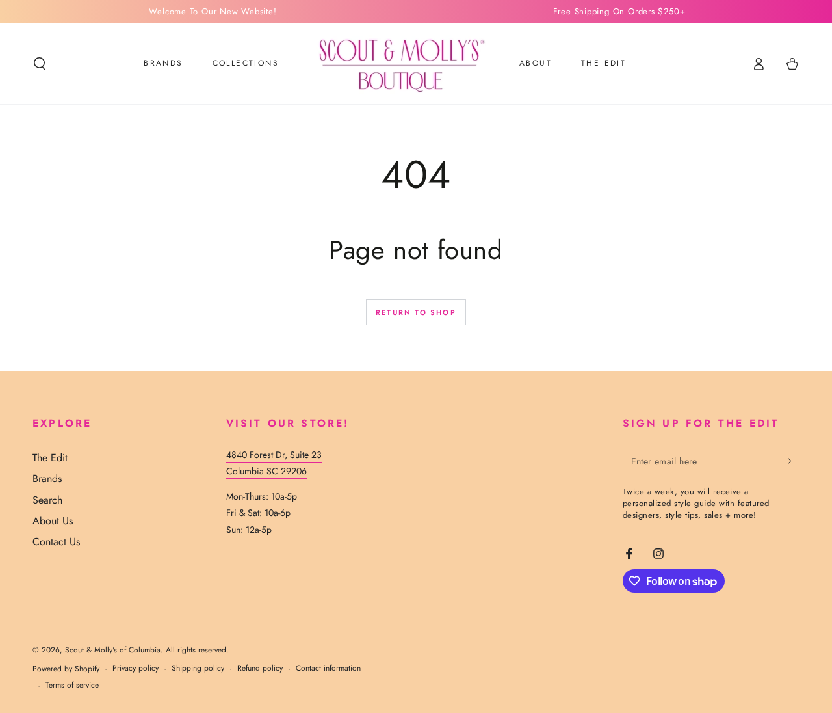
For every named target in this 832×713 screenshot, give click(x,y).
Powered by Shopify (65, 669)
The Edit (50, 457)
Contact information (328, 668)
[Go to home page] (399, 63)
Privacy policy (135, 668)
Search (47, 499)
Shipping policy (198, 668)
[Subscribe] (792, 461)
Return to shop (416, 312)
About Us (52, 520)
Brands (47, 478)
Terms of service (72, 685)
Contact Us (56, 541)
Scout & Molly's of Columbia (113, 650)
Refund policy (260, 668)
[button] (40, 63)
